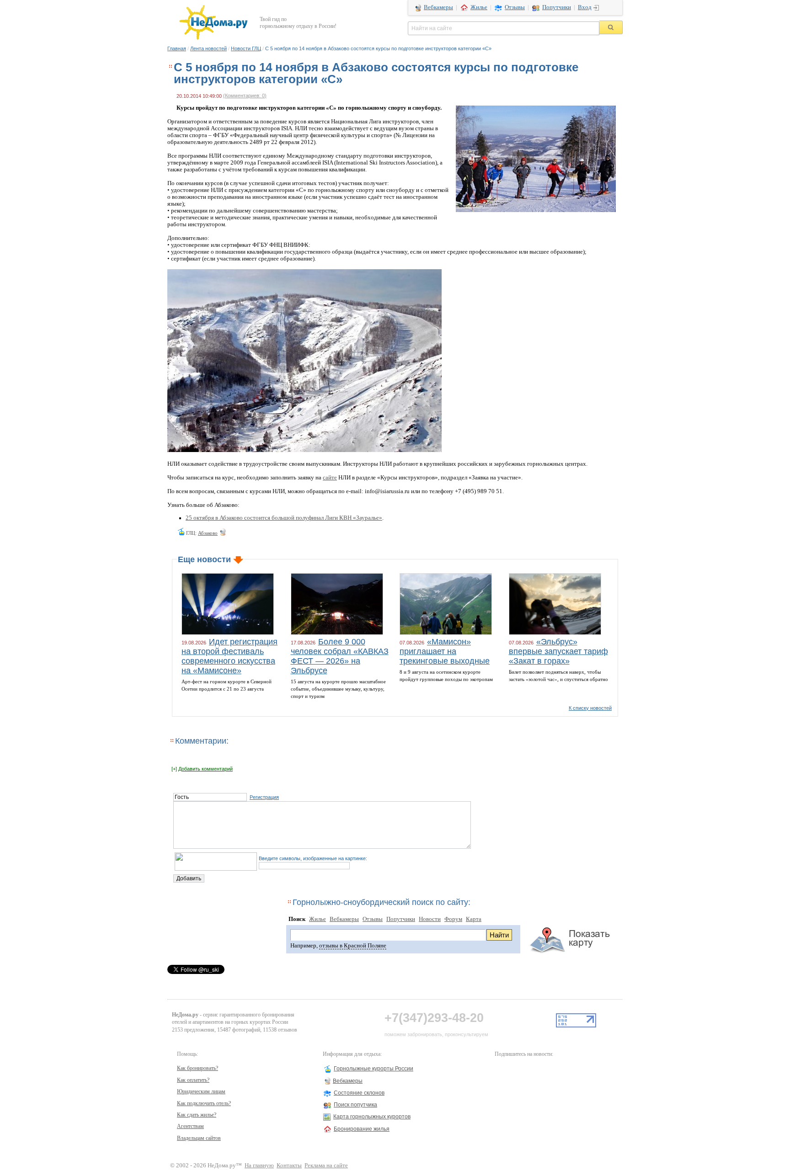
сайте (330, 477)
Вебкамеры (438, 7)
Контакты (289, 1165)
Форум (453, 919)
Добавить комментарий (205, 769)
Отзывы (515, 7)
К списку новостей (590, 708)
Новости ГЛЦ (246, 48)
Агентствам (190, 1126)
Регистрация (264, 797)
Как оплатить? (193, 1080)
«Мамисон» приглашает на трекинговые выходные (445, 651)
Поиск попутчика (355, 1105)
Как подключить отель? (204, 1103)
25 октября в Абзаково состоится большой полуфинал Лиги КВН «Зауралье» (284, 518)
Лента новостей (208, 48)
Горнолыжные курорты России (373, 1068)
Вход (585, 7)
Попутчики (556, 7)
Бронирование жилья (362, 1129)
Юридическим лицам (201, 1091)
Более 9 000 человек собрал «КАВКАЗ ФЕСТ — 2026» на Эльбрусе (340, 656)
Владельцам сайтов (199, 1138)
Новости (430, 919)
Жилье (478, 7)
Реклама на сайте (326, 1165)
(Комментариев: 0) (245, 95)
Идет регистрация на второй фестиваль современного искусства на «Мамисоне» (229, 656)
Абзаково (208, 533)
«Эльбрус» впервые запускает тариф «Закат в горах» (558, 651)
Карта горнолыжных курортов (372, 1116)
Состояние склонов (359, 1093)
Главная (176, 48)
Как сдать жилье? (196, 1115)
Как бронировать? (197, 1068)
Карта (473, 919)
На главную (259, 1165)
